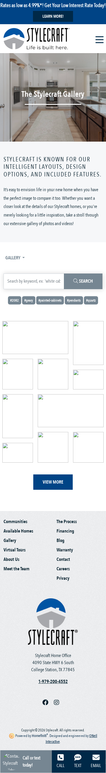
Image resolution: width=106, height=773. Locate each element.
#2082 (14, 300)
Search (85, 281)
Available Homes (18, 531)
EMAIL (96, 765)
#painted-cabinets (50, 300)
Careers (63, 569)
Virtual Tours (15, 550)
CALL (60, 765)
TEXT (77, 765)
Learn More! (53, 16)
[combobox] (34, 281)
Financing (65, 531)
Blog (60, 540)
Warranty (65, 550)
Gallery (13, 258)
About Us (11, 559)
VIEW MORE (53, 482)
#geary (28, 300)
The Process (67, 521)
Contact (63, 559)
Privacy (63, 578)
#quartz (91, 300)
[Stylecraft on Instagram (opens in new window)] (59, 703)
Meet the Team (16, 569)
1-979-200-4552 (53, 681)
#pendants (74, 300)
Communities (15, 521)
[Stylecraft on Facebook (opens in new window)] (48, 703)
